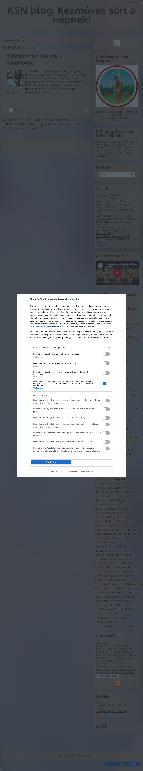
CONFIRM (51, 462)
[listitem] (71, 347)
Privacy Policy (87, 472)
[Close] (119, 299)
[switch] (106, 354)
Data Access (71, 472)
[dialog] (71, 385)
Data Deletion (56, 472)
